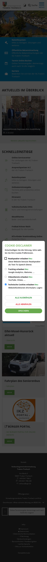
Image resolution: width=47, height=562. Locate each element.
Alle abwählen (23, 304)
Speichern (23, 310)
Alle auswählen (23, 297)
